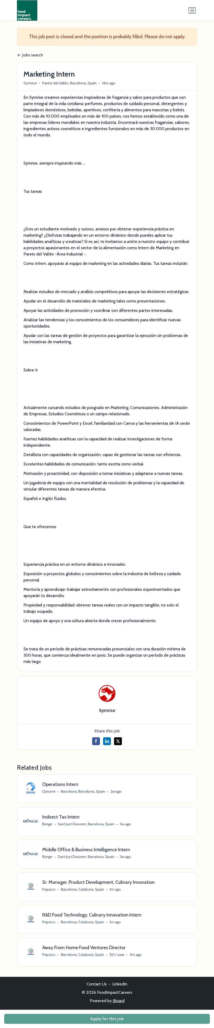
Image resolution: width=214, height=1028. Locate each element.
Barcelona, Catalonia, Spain (82, 889)
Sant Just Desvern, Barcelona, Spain (86, 824)
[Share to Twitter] (118, 741)
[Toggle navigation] (192, 10)
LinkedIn (119, 984)
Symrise (30, 83)
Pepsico (48, 889)
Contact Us (97, 984)
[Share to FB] (96, 741)
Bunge (47, 824)
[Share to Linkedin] (107, 741)
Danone (48, 791)
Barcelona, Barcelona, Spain (83, 791)
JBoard (118, 1000)
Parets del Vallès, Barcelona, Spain (69, 83)
